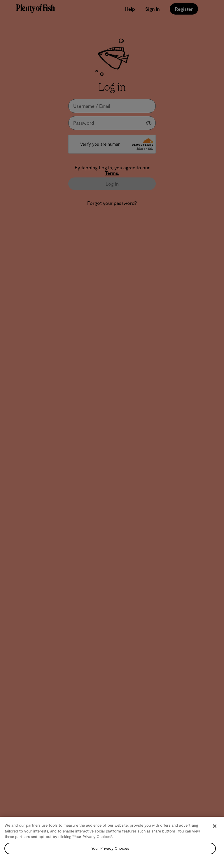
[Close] (214, 826)
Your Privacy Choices (110, 848)
